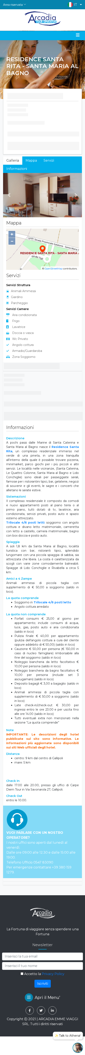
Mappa (31, 160)
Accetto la (43, 974)
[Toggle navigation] (78, 35)
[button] (74, 4)
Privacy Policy (53, 974)
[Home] (42, 18)
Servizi (49, 160)
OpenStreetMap (53, 268)
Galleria (12, 160)
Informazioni (16, 169)
